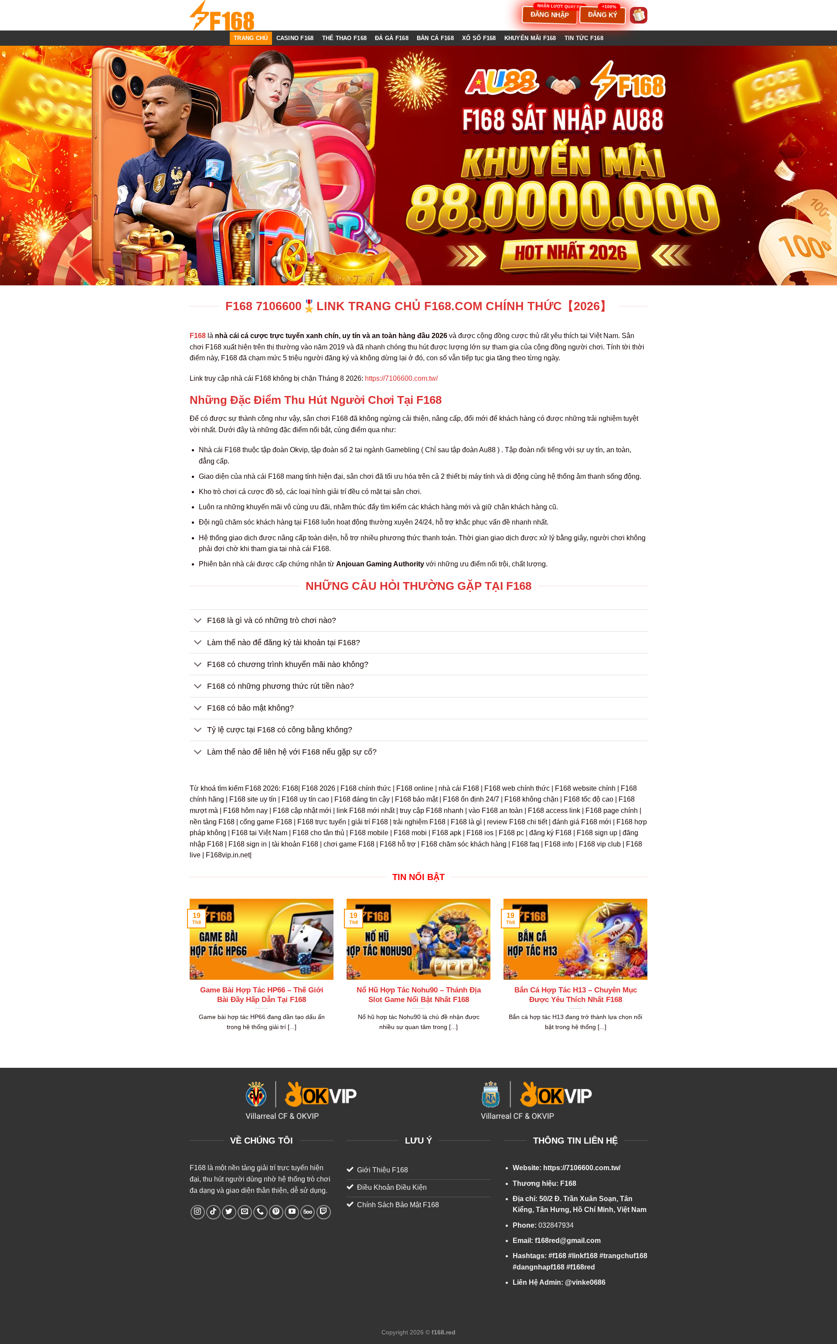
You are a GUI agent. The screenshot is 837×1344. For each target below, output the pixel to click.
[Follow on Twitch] (323, 1212)
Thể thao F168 (344, 38)
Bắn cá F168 (435, 38)
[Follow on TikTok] (213, 1212)
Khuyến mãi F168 (530, 38)
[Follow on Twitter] (229, 1212)
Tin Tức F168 (584, 38)
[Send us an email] (245, 1212)
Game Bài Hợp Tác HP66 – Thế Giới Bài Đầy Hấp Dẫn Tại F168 (261, 995)
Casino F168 (295, 38)
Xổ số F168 (479, 38)
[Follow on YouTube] (292, 1212)
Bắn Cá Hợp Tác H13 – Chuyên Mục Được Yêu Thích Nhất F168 (575, 995)
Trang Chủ (251, 38)
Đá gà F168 (391, 38)
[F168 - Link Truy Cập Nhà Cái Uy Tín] (233, 15)
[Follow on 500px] (307, 1212)
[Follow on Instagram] (198, 1212)
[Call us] (260, 1212)
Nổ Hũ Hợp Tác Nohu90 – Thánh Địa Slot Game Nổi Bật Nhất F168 (419, 995)
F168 (198, 1167)
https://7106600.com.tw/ (401, 378)
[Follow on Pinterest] (276, 1212)
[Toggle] (198, 621)
